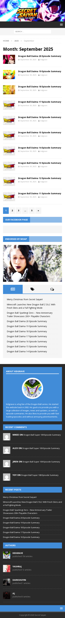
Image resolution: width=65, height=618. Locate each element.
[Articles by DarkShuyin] (6, 584)
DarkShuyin (19, 579)
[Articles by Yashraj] (6, 570)
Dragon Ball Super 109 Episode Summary (42, 434)
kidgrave (43, 59)
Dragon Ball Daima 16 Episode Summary (39, 117)
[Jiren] (6, 465)
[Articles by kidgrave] (6, 557)
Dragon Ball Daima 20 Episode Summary (39, 56)
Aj (14, 593)
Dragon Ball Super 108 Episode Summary (39, 475)
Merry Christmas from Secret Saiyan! (25, 299)
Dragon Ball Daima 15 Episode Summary (39, 132)
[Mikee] (6, 438)
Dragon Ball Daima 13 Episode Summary (39, 162)
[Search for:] (32, 31)
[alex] (6, 452)
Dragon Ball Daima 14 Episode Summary (39, 147)
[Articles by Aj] (6, 597)
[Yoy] (6, 479)
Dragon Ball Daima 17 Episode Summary (39, 101)
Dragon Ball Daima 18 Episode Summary (39, 86)
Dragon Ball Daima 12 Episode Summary (39, 178)
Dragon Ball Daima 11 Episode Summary (39, 193)
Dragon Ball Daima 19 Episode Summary (39, 71)
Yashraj (17, 566)
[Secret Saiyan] (32, 19)
